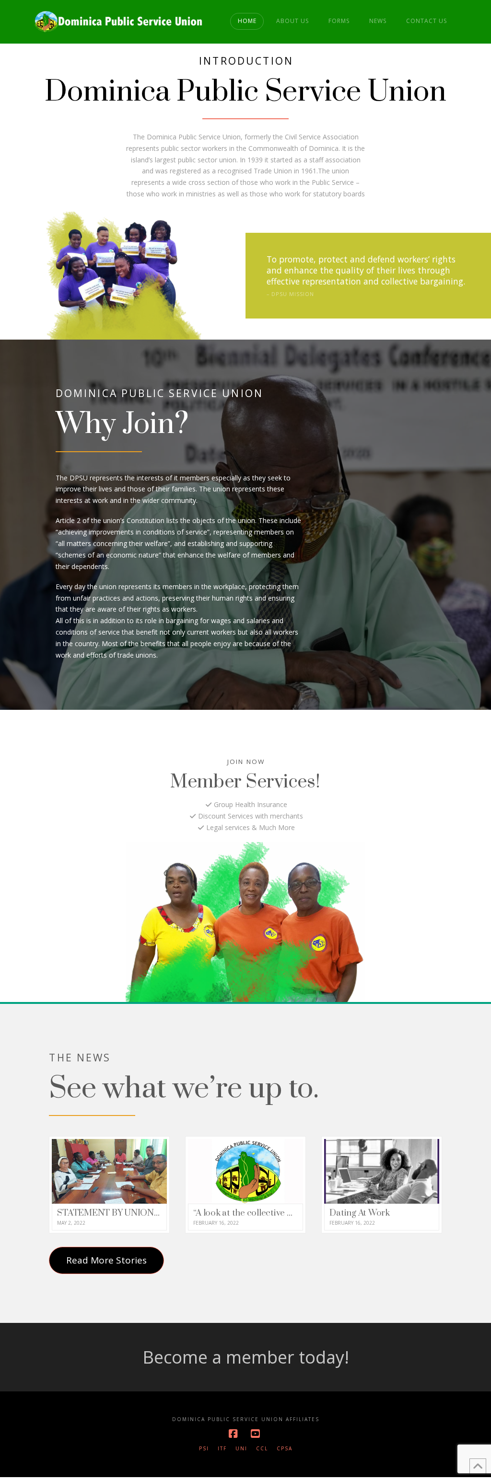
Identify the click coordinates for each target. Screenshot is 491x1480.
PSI (204, 1449)
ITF (222, 1449)
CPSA (284, 1449)
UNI (241, 1449)
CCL (262, 1449)
